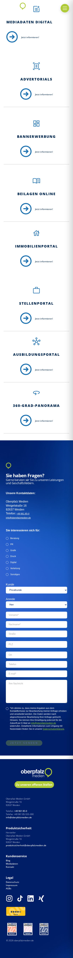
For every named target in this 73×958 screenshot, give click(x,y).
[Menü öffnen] (65, 8)
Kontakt (10, 866)
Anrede (10, 599)
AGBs (8, 888)
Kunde (10, 584)
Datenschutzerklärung (53, 729)
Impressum (11, 885)
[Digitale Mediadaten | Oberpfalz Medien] (12, 37)
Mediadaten (12, 863)
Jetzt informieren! (30, 37)
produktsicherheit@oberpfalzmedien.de (26, 845)
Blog (8, 860)
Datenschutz (12, 882)
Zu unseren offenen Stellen (34, 784)
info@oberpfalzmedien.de (18, 518)
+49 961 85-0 (22, 513)
